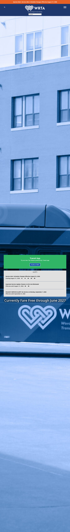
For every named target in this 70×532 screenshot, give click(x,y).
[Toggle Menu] (65, 7)
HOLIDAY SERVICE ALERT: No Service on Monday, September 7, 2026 (26, 292)
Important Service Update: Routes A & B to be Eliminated (22, 284)
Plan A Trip (35, 264)
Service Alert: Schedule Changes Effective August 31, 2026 (39, 2)
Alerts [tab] (35, 272)
